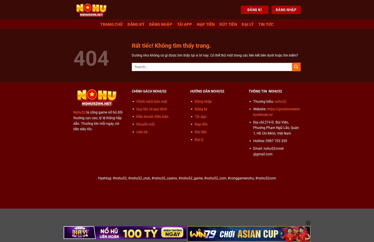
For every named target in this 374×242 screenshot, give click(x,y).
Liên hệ (141, 132)
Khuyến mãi (145, 124)
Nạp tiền (206, 24)
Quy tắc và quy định (151, 109)
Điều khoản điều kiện (152, 117)
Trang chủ (111, 24)
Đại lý (199, 140)
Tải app (184, 24)
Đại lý (247, 24)
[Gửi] (296, 67)
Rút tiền (228, 24)
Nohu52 (79, 112)
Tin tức (266, 24)
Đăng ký (135, 24)
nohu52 (280, 101)
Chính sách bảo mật (151, 101)
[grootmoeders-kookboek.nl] (91, 9)
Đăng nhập (160, 24)
